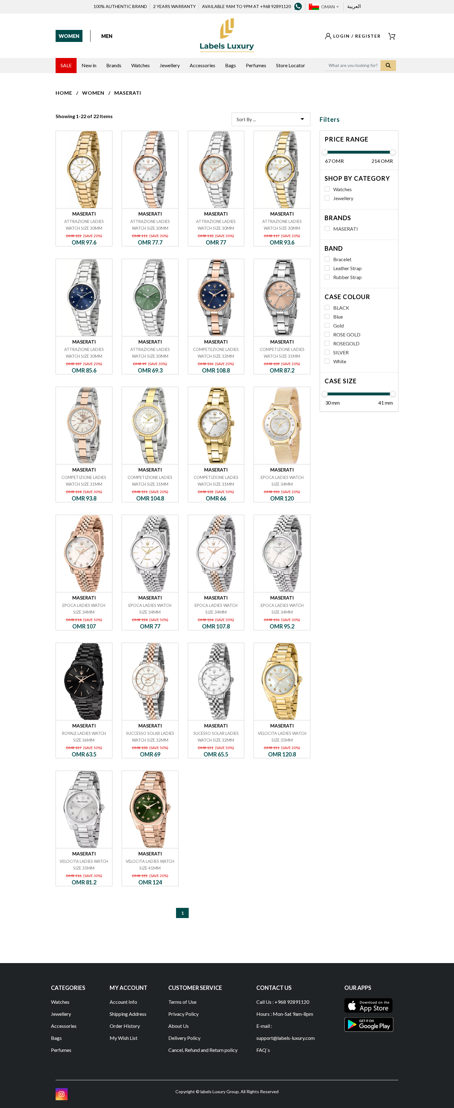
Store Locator (290, 65)
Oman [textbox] (328, 6)
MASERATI (127, 93)
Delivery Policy (184, 1038)
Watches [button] (140, 65)
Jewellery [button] (170, 65)
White (339, 361)
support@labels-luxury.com (285, 1038)
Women (69, 36)
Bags (56, 1038)
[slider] (325, 152)
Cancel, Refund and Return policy (203, 1050)
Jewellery (343, 198)
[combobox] (330, 6)
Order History (125, 1026)
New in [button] (89, 65)
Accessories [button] (202, 65)
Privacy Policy (183, 1014)
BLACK (341, 307)
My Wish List (123, 1038)
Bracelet (342, 259)
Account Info (123, 1002)
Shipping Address (128, 1014)
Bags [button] (230, 65)
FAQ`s (263, 1050)
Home (64, 93)
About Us (178, 1026)
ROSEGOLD (346, 343)
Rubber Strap (347, 277)
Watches (342, 189)
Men (106, 36)
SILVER (341, 352)
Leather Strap (347, 268)
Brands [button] (113, 65)
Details (84, 131)
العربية (354, 6)
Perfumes (61, 1050)
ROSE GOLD (346, 334)
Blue (338, 316)
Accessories (64, 1026)
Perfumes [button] (256, 65)
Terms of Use (182, 1002)
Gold (338, 325)
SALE (66, 65)
